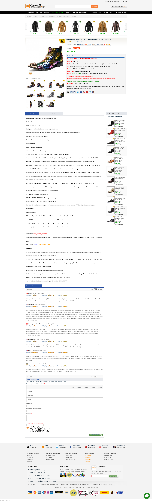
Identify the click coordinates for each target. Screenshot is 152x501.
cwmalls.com (54, 484)
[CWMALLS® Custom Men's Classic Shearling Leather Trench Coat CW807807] (115, 22)
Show (92, 289)
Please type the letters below (34, 423)
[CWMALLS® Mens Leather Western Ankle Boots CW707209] (111, 180)
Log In (125, 1)
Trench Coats (50, 481)
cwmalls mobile (107, 484)
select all (111, 118)
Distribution (88, 455)
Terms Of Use (107, 457)
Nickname (29, 403)
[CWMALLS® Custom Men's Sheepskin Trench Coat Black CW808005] (35, 22)
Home (29, 16)
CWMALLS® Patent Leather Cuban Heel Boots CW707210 (120, 122)
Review (29, 413)
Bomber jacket (34, 470)
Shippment (49, 457)
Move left (126, 26)
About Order (68, 455)
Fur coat (38, 475)
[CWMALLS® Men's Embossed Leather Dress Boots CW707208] (111, 190)
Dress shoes (51, 472)
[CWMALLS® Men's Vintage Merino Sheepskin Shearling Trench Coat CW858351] (48, 22)
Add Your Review (84, 41)
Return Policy (50, 459)
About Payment (50, 455)
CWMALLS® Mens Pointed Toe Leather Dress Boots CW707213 (120, 209)
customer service (5, 500)
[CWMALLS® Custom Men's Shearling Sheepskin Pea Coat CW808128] (62, 22)
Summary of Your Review (34, 408)
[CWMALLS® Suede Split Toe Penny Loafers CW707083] (111, 142)
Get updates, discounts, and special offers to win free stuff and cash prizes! (106, 472)
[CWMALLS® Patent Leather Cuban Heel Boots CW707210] (111, 123)
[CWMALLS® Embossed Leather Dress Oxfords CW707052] (111, 220)
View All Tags (31, 484)
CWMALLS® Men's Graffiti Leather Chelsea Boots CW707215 (120, 169)
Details (32, 114)
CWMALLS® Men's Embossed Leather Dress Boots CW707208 (120, 189)
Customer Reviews (51, 114)
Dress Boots (44, 472)
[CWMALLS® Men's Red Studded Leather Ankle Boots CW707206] (111, 132)
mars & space (64, 484)
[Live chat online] (147, 496)
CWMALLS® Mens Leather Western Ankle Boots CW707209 (120, 179)
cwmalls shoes (96, 484)
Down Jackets (34, 472)
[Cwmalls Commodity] (35, 6)
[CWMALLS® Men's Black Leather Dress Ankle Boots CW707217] (111, 150)
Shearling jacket (31, 478)
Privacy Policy (108, 455)
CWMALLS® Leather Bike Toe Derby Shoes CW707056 (119, 159)
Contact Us (30, 457)
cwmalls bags (85, 484)
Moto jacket (52, 475)
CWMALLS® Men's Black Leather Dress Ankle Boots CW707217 (120, 149)
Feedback (30, 459)
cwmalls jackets (74, 484)
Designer (87, 457)
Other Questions (70, 459)
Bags (46, 12)
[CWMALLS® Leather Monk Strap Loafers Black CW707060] (111, 200)
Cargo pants (44, 469)
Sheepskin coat (43, 478)
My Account (109, 1)
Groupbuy (87, 461)
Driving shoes (31, 475)
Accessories (120, 12)
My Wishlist (117, 1)
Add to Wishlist (119, 126)
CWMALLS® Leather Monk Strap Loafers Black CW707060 (120, 199)
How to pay (68, 457)
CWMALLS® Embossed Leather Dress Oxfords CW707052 (119, 219)
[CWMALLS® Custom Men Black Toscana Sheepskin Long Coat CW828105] (75, 22)
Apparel (30, 12)
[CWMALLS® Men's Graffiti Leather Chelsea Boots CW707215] (111, 170)
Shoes (39, 12)
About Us (29, 455)
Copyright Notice (108, 459)
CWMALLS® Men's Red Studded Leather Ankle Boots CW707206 (120, 131)
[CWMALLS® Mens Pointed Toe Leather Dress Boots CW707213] (111, 210)
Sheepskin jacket (35, 481)
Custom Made (57, 12)
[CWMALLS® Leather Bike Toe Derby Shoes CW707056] (111, 160)
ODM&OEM (88, 459)
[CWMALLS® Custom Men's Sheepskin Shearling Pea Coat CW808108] (89, 22)
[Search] (94, 6)
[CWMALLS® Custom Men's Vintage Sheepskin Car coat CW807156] (102, 22)
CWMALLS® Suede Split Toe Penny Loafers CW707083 (120, 140)
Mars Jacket (46, 475)
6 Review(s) (76, 41)
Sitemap (29, 461)
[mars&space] (93, 92)
